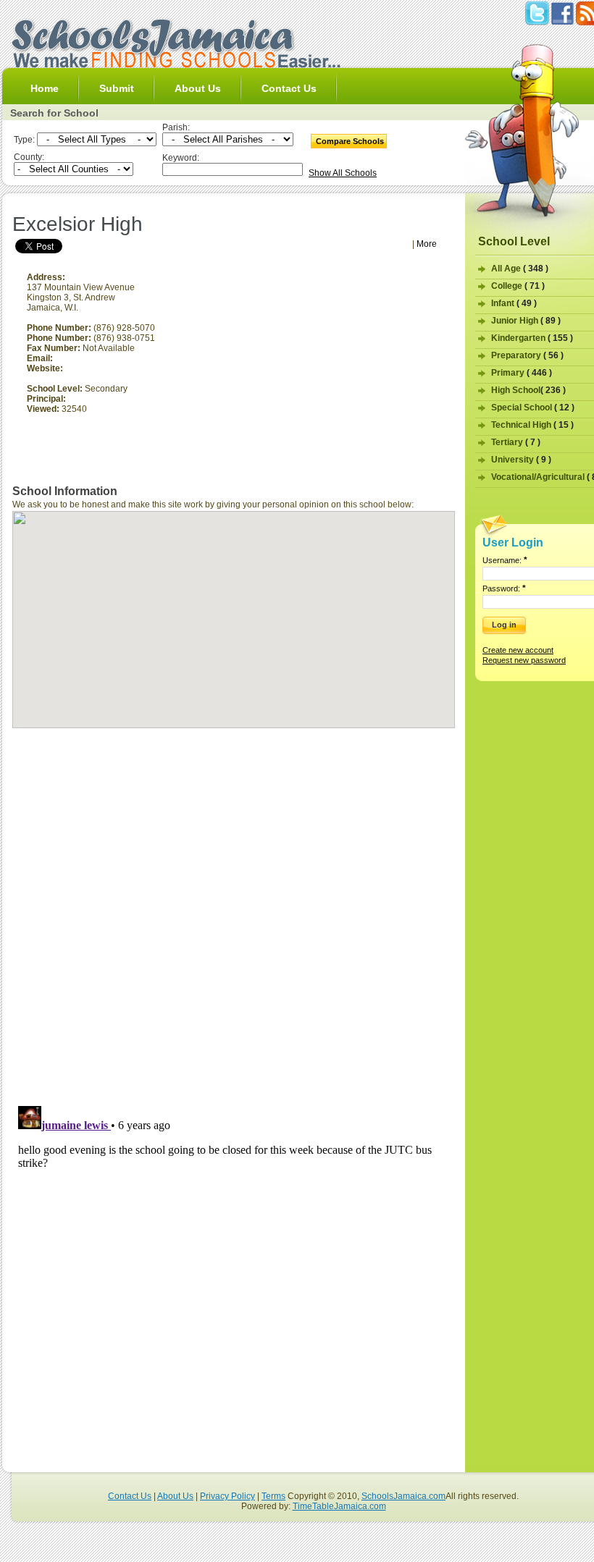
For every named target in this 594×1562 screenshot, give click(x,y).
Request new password (524, 660)
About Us (198, 88)
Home (44, 88)
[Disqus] (233, 911)
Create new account (517, 650)
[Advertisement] (180, 205)
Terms (273, 1496)
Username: (504, 560)
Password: (504, 588)
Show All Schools (343, 173)
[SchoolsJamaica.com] (175, 65)
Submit (116, 88)
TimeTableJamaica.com (339, 1506)
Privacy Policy (227, 1496)
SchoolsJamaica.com (403, 1496)
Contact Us (289, 88)
